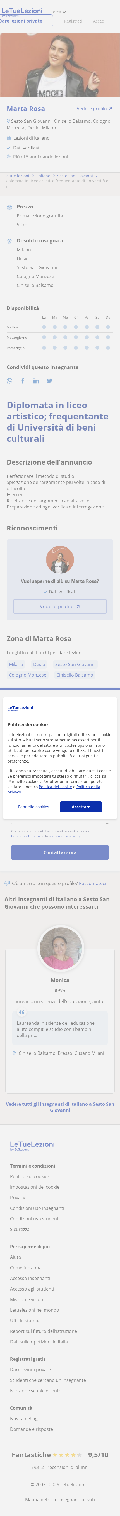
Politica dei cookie (55, 786)
